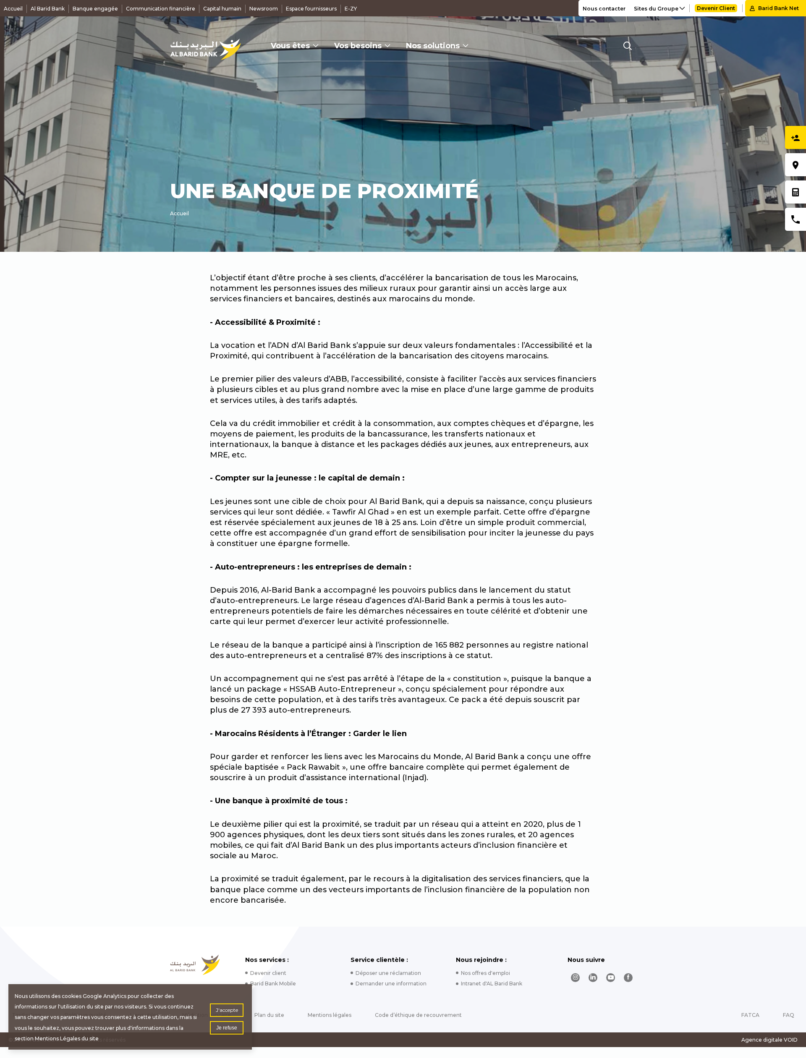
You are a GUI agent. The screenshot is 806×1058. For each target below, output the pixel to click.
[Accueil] (205, 49)
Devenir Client (716, 8)
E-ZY (351, 8)
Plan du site (269, 1015)
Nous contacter (604, 8)
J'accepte (227, 1010)
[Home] (195, 964)
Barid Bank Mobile (273, 983)
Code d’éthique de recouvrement (418, 1015)
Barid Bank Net (778, 8)
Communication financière (160, 8)
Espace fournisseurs (311, 8)
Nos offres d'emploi (485, 973)
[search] (627, 45)
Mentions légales (329, 1015)
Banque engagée (95, 8)
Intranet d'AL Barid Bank (491, 983)
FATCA (750, 1015)
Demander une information (391, 983)
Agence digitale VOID (769, 1040)
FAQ (788, 1015)
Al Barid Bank (48, 8)
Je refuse (226, 1028)
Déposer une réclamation (388, 973)
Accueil (13, 8)
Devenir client (268, 973)
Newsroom (263, 8)
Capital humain (222, 8)
